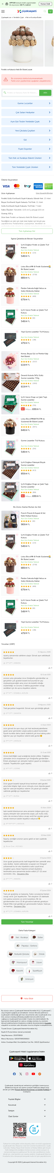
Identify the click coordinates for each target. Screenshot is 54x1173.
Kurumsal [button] (12, 1105)
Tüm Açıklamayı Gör (27, 231)
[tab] (27, 1099)
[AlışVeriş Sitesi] (50, 11)
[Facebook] (14, 1073)
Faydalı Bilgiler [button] (14, 1099)
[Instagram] (27, 1073)
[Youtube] (33, 1073)
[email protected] (24, 1032)
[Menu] (3, 11)
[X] (21, 1073)
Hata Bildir (28, 998)
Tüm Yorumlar (27, 921)
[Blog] (39, 1073)
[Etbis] (19, 1130)
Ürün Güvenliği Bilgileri (44, 193)
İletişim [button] (11, 1110)
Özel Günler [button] (13, 1116)
